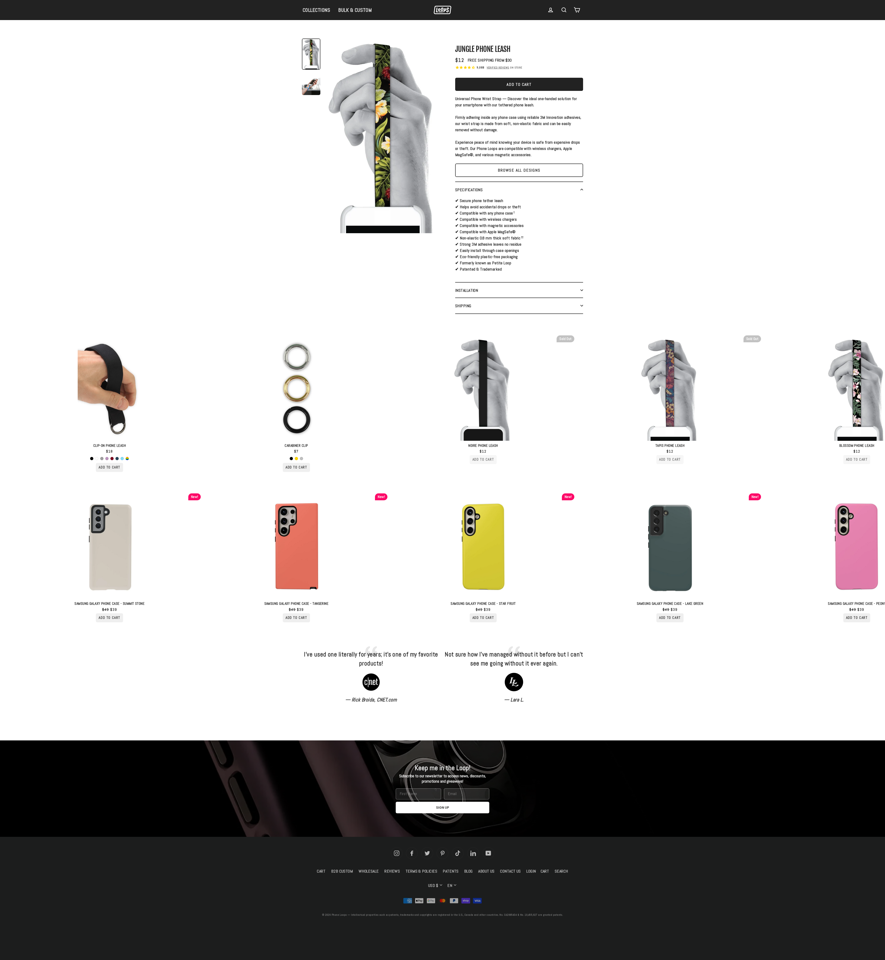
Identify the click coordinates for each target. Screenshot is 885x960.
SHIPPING (463, 305)
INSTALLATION (466, 290)
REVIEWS (392, 871)
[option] (382, 137)
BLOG (468, 871)
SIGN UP (442, 807)
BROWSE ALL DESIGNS (519, 170)
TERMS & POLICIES (421, 871)
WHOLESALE (369, 871)
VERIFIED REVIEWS (498, 67)
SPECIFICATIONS (469, 189)
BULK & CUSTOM (355, 10)
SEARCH (561, 871)
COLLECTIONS (316, 10)
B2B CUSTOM (342, 871)
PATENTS (450, 871)
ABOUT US (486, 871)
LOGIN (531, 871)
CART (321, 871)
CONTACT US (510, 871)
